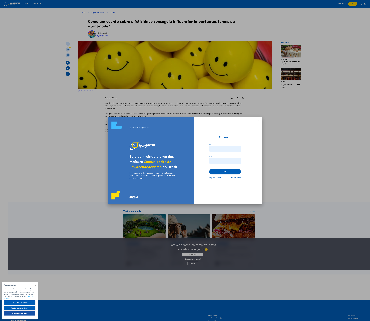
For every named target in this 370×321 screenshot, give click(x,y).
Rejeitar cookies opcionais (19, 308)
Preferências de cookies (19, 313)
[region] (20, 300)
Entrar (225, 172)
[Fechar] (35, 285)
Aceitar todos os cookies (20, 302)
